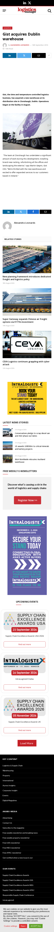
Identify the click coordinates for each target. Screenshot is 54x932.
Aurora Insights (9, 785)
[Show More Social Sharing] (48, 55)
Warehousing (8, 770)
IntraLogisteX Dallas (24, 679)
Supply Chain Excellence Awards (16, 875)
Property (6, 775)
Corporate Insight (10, 790)
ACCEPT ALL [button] (36, 926)
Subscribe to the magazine (13, 828)
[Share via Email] (39, 55)
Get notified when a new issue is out (18, 858)
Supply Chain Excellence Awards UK (25, 721)
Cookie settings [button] (10, 926)
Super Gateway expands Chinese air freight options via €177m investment (25, 320)
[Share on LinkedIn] (10, 55)
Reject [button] (23, 926)
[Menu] (4, 11)
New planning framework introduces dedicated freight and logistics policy (27, 278)
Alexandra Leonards (19, 45)
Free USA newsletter (11, 843)
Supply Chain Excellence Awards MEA (18, 885)
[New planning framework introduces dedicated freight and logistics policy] (27, 259)
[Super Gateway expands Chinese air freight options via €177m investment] (27, 302)
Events (5, 795)
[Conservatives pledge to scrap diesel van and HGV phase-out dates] (8, 432)
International (8, 780)
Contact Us (7, 823)
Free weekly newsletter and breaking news (20, 833)
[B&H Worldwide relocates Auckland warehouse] (8, 459)
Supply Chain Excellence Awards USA (18, 880)
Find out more (24, 644)
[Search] (49, 11)
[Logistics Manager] (27, 10)
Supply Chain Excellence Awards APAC (18, 890)
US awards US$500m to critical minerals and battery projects (32, 447)
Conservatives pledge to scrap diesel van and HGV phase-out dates (32, 434)
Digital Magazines (10, 800)
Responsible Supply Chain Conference (18, 895)
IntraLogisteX (8, 900)
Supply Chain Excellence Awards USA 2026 (25, 636)
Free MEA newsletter (11, 848)
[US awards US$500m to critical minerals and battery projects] (8, 445)
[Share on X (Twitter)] (24, 55)
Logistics (7, 28)
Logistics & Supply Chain (13, 765)
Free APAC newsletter (12, 853)
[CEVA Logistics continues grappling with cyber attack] (27, 344)
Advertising (7, 818)
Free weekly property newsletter (16, 838)
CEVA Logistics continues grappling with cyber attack (26, 363)
